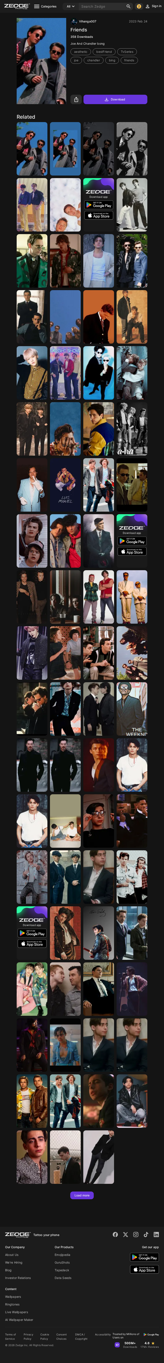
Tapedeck (62, 1270)
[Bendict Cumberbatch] (32, 765)
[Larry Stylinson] (132, 261)
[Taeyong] (32, 653)
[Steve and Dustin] (32, 541)
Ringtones (12, 1304)
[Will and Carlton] (132, 821)
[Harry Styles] (65, 429)
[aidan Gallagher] (65, 709)
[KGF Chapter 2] (32, 1045)
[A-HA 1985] (132, 429)
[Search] (128, 6)
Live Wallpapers (16, 1312)
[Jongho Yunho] (132, 205)
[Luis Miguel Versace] (65, 485)
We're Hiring (13, 1262)
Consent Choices (61, 1336)
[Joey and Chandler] (65, 149)
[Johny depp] (132, 765)
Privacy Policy (28, 1336)
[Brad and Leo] (32, 1101)
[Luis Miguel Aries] (98, 317)
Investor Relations (18, 1278)
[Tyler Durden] (132, 485)
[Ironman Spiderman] (132, 933)
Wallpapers (13, 1296)
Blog (8, 1270)
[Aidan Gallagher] (98, 821)
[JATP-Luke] (65, 261)
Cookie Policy (44, 1336)
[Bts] (32, 429)
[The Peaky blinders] (65, 877)
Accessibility (103, 1334)
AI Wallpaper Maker (19, 1320)
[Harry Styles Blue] (65, 1045)
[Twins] (132, 597)
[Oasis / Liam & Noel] (132, 317)
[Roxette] (98, 373)
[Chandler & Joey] (32, 149)
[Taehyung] (132, 1101)
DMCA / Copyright (81, 1336)
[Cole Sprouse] (98, 429)
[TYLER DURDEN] (65, 205)
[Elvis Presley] (98, 933)
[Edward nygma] (32, 261)
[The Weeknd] (132, 709)
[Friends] (98, 149)
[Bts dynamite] (32, 205)
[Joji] (65, 1157)
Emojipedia (62, 1255)
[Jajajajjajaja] (65, 653)
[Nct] (32, 989)
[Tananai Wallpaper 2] (98, 261)
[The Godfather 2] (32, 317)
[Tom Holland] (98, 765)
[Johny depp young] (32, 821)
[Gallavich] (65, 989)
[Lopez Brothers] (65, 541)
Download (118, 99)
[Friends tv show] (98, 653)
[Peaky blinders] (98, 541)
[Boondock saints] (32, 709)
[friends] (132, 149)
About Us (11, 1255)
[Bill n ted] (98, 597)
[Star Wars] (132, 373)
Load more (82, 1195)
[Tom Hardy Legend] (98, 989)
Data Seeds (63, 1278)
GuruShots (62, 1262)
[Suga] (32, 373)
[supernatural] (65, 597)
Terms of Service (10, 1336)
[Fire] (98, 709)
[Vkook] (65, 821)
